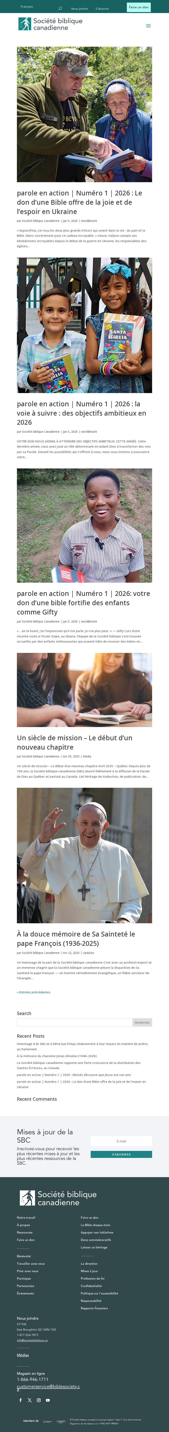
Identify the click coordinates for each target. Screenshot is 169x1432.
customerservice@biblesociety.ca (48, 1388)
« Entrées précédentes (33, 992)
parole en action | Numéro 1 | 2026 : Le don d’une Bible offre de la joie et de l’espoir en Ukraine (79, 202)
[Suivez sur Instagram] (38, 1400)
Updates (88, 953)
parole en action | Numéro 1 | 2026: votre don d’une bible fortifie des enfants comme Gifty (83, 602)
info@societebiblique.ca (32, 1340)
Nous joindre (79, 9)
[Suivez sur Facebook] (20, 1400)
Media (87, 756)
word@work (89, 221)
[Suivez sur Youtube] (48, 1400)
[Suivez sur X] (29, 1400)
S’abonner (102, 9)
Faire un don (139, 7)
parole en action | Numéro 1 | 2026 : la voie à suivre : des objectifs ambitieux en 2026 (81, 413)
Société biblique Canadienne (41, 221)
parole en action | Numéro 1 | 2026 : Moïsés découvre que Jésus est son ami (74, 1075)
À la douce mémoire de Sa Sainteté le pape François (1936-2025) (76, 938)
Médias (23, 1355)
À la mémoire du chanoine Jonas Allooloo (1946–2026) (57, 1056)
